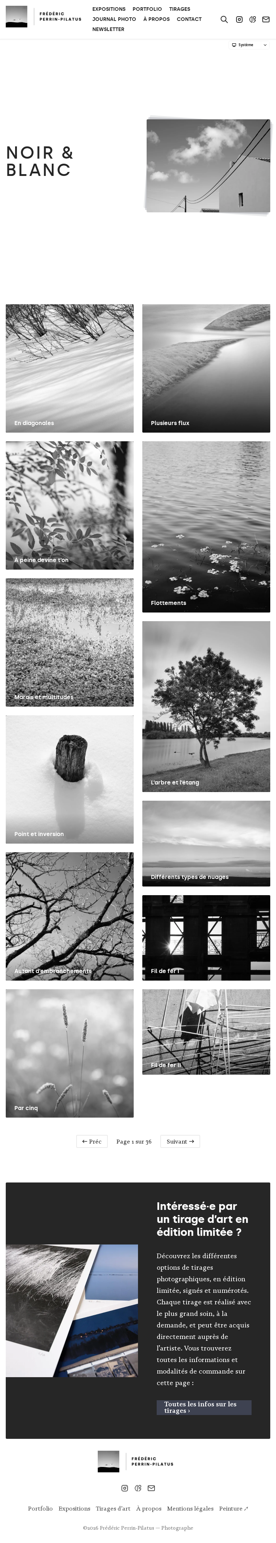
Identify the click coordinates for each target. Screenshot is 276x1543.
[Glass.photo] (252, 19)
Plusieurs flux (170, 423)
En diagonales (34, 423)
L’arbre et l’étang (175, 782)
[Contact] (266, 19)
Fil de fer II (166, 1065)
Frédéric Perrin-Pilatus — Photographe (146, 1528)
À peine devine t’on (41, 560)
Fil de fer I (165, 971)
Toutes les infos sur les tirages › (200, 1407)
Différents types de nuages (190, 877)
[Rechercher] (224, 19)
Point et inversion (39, 834)
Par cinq (26, 1108)
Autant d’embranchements (53, 971)
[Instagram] (239, 19)
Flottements (168, 603)
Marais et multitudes (43, 697)
